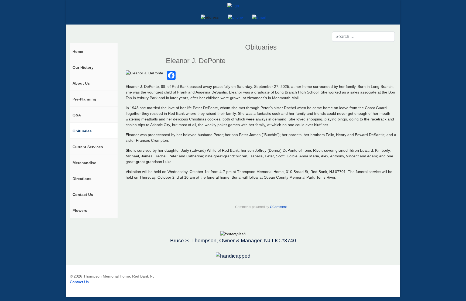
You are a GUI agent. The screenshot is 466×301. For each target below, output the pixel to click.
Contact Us (79, 282)
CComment (278, 207)
